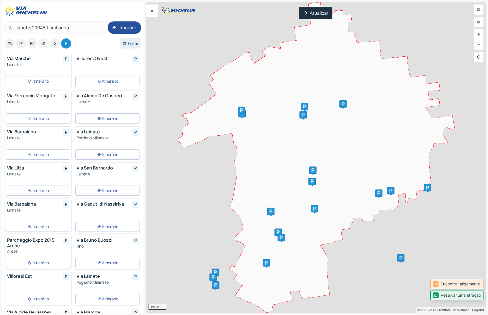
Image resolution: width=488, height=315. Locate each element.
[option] (10, 43)
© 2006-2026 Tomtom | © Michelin (443, 309)
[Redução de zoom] (478, 44)
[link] (456, 284)
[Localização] (478, 57)
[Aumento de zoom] (478, 34)
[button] (312, 181)
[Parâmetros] (478, 22)
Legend (478, 309)
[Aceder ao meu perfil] (478, 10)
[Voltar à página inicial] (27, 11)
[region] (316, 157)
